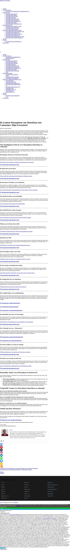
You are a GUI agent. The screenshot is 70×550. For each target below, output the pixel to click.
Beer (2, 477)
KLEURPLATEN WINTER (12, 24)
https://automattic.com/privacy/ (50, 509)
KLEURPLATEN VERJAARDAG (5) (14, 33)
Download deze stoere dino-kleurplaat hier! (12, 331)
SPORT (4, 34)
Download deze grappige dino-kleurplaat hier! (12, 327)
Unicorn (49, 482)
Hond (25, 473)
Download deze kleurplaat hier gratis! (10, 155)
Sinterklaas (50, 477)
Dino (2, 484)
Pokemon (50, 473)
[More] (1, 457)
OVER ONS (6, 38)
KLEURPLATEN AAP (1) (12, 9)
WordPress (15, 493)
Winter (49, 486)
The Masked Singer (52, 480)
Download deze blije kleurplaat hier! (10, 297)
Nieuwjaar (26, 480)
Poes (25, 488)
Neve (1, 493)
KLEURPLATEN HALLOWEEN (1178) (15, 26)
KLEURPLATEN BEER (11, 10)
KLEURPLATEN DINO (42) (12, 14)
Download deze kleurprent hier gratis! (10, 315)
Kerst (25, 475)
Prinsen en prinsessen (52, 475)
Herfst (2, 488)
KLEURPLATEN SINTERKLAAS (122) (15, 31)
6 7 (2, 473)
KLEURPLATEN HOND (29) (12, 15)
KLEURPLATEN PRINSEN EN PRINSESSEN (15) (17, 6)
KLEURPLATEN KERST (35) (13, 28)
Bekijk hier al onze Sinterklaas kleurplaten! (12, 410)
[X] (1, 440)
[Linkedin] (1, 446)
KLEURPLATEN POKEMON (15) (14, 37)
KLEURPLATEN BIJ (10, 13)
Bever (2, 480)
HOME (4, 4)
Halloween (3, 486)
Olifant (25, 482)
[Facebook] (3, 432)
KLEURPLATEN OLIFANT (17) (13, 16)
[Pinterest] (1, 437)
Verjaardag (50, 484)
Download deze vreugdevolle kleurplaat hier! (12, 301)
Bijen (2, 482)
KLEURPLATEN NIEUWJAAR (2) (14, 29)
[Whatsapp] (1, 449)
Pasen (25, 484)
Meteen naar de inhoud (5, 0)
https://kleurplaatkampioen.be (15, 505)
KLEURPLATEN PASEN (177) (13, 30)
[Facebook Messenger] (1, 451)
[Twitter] (1, 432)
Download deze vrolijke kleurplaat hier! (11, 293)
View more (18, 496)
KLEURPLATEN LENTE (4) (12, 23)
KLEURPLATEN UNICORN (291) (14, 19)
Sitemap (1, 462)
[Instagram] (1, 443)
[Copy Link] (1, 454)
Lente (25, 477)
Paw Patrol (26, 486)
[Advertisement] (24, 100)
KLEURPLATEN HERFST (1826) (13, 21)
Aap (2, 475)
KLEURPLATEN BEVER (12, 11)
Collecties (2, 464)
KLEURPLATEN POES (11, 18)
